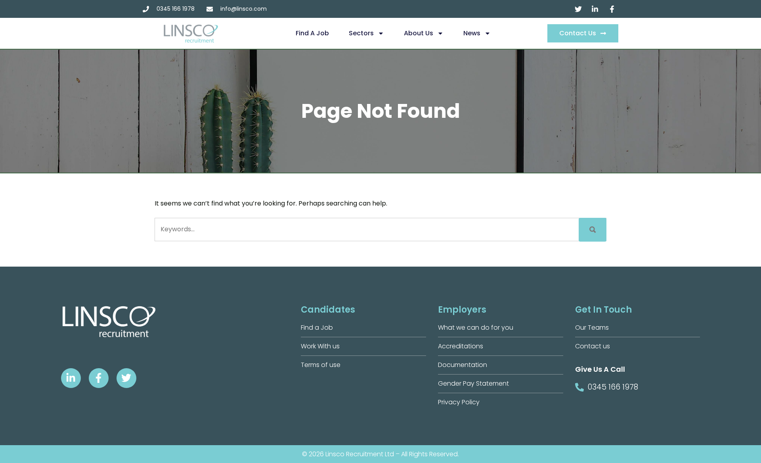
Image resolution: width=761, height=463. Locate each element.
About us (418, 33)
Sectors (361, 33)
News (471, 33)
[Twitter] (126, 378)
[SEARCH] (592, 230)
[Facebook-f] (99, 378)
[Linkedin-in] (71, 378)
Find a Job (312, 33)
